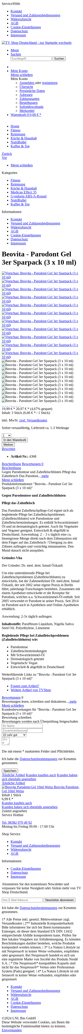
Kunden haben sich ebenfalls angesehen (30, 807)
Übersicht (26, 87)
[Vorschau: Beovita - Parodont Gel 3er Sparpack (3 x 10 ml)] (41, 277)
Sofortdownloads (31, 107)
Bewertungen (32, 464)
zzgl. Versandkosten (33, 420)
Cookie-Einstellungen (26, 27)
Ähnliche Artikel (13, 775)
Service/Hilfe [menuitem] (31, 19)
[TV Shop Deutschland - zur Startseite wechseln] (36, 43)
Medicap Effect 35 (24, 192)
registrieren (50, 83)
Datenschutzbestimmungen (38, 759)
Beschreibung (11, 464)
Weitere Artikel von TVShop (31, 690)
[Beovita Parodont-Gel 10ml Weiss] (28, 787)
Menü (15, 50)
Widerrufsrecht (21, 19)
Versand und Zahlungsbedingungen (35, 15)
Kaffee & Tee (20, 204)
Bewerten (8, 449)
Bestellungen (28, 103)
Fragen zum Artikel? (25, 686)
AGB (14, 23)
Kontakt (16, 11)
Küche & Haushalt (24, 188)
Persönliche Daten (32, 91)
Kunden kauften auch (41, 775)
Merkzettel (26, 111)
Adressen (26, 95)
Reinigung (18, 184)
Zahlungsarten (29, 99)
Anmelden (27, 83)
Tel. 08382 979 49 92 (17, 822)
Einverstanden (12, 1030)
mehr (45, 476)
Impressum (18, 35)
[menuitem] (46, 11)
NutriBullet (18, 200)
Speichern (10, 771)
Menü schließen (22, 75)
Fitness (15, 180)
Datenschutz (19, 31)
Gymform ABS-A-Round (28, 196)
